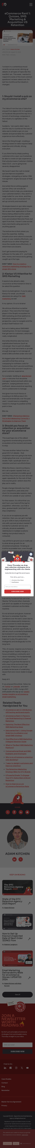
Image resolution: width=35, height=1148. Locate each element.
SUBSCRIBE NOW (17, 592)
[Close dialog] (31, 554)
